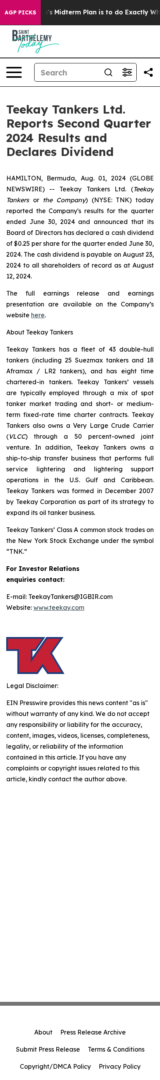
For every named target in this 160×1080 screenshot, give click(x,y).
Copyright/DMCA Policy (55, 1066)
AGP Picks (20, 12)
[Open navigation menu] (14, 72)
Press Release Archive (93, 1032)
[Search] (108, 72)
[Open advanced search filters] (127, 72)
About (43, 1032)
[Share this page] (148, 72)
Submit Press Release (48, 1049)
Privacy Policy (120, 1066)
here (38, 315)
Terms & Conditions (116, 1049)
